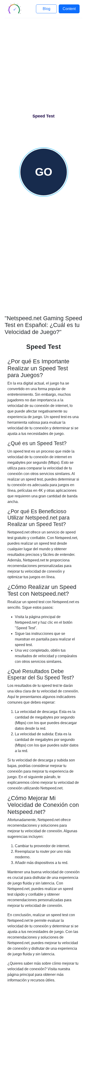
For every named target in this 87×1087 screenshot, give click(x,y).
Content (69, 9)
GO (43, 172)
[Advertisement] (43, 67)
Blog (46, 9)
